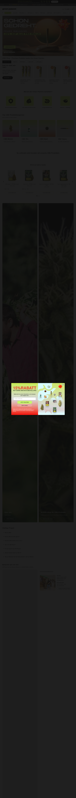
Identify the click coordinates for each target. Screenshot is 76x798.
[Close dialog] (63, 385)
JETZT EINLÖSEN (25, 402)
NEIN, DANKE (25, 405)
